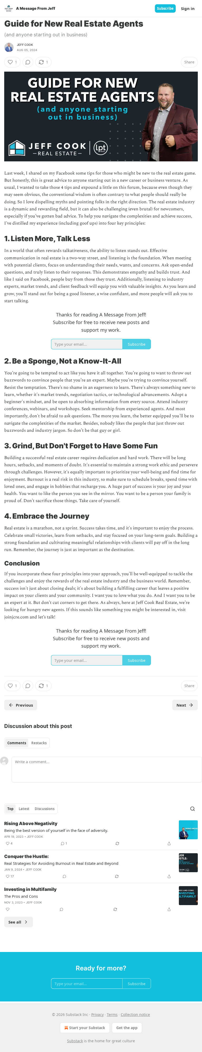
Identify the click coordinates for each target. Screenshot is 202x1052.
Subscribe (165, 8)
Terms (112, 1014)
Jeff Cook (25, 45)
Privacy (97, 1014)
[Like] (7, 909)
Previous (24, 705)
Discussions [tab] (44, 808)
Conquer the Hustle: (26, 856)
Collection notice (135, 1014)
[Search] (192, 808)
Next (181, 705)
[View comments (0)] (28, 62)
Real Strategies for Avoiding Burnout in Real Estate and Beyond (61, 863)
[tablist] (27, 743)
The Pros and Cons (21, 896)
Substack (75, 1040)
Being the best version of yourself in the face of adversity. (56, 830)
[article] (101, 833)
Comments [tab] (16, 743)
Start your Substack (87, 1027)
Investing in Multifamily (30, 889)
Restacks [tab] (39, 743)
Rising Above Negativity (30, 823)
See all (14, 922)
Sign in (188, 8)
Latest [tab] (24, 808)
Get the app (127, 1027)
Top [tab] (10, 808)
